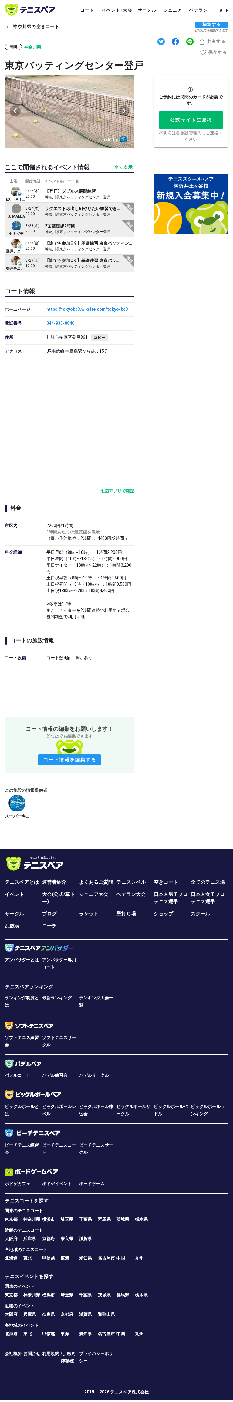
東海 (65, 1258)
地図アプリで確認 (117, 490)
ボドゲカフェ (17, 1183)
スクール (200, 914)
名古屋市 (106, 1258)
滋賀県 (85, 1238)
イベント (14, 894)
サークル (14, 914)
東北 (27, 1258)
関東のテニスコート (24, 1210)
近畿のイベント (20, 1305)
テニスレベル (131, 882)
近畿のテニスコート (24, 1230)
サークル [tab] (147, 10)
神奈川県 (31, 1219)
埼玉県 (67, 1219)
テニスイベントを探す (29, 1276)
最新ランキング (57, 997)
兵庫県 (29, 1238)
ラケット (89, 914)
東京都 (11, 1219)
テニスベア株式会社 (129, 1392)
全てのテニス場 (208, 882)
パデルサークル (94, 1075)
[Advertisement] (69, 690)
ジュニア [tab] (173, 10)
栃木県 (141, 1219)
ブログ (49, 914)
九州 (139, 1258)
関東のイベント (20, 1286)
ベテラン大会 (131, 894)
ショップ (163, 914)
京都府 (48, 1238)
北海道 (11, 1258)
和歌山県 (106, 1314)
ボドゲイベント (57, 1183)
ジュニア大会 (93, 894)
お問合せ (31, 1353)
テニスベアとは (22, 882)
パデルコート (17, 1075)
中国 (120, 1258)
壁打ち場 (126, 914)
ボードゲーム (92, 1183)
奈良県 (67, 1238)
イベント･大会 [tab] (117, 10)
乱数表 (12, 926)
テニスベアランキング (29, 986)
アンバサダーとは (22, 959)
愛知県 (85, 1258)
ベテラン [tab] (198, 10)
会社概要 (13, 1353)
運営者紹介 (54, 882)
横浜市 (48, 1219)
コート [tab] (87, 10)
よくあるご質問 (96, 882)
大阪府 (11, 1238)
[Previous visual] (15, 110)
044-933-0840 (60, 323)
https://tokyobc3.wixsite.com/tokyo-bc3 (87, 309)
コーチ (49, 926)
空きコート (166, 882)
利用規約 (50, 1353)
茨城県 (122, 1219)
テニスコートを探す (27, 1201)
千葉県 (85, 1219)
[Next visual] (124, 110)
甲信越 (48, 1258)
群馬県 (104, 1219)
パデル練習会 (55, 1075)
